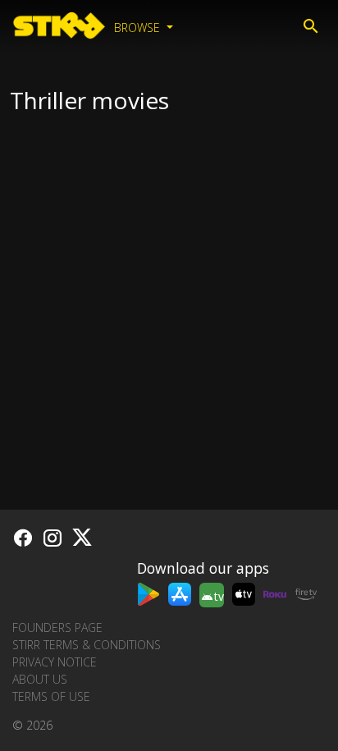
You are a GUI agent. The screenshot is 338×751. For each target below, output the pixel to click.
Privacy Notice (54, 662)
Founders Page (57, 627)
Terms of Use (51, 696)
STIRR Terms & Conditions (86, 645)
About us (39, 679)
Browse (138, 27)
